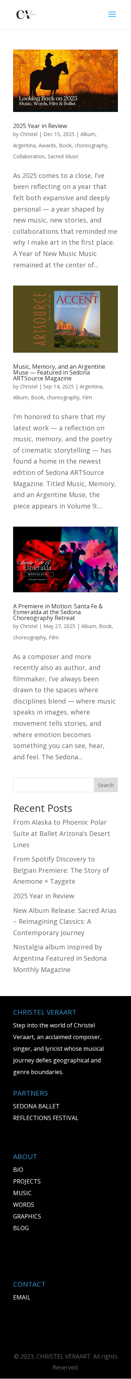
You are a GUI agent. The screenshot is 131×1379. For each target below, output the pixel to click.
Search (106, 785)
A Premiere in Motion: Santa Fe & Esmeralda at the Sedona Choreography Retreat (58, 612)
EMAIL (22, 1297)
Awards (47, 145)
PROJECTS (27, 1181)
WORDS (23, 1205)
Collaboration (29, 156)
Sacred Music (63, 156)
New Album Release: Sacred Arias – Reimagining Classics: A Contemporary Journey (64, 921)
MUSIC (22, 1193)
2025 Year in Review (40, 126)
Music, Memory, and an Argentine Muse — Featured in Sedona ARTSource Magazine (59, 372)
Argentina (24, 145)
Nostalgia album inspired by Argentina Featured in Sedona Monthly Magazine (60, 957)
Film (87, 397)
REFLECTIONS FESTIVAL (46, 1118)
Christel (28, 134)
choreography (91, 145)
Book (65, 145)
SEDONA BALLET (36, 1106)
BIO (18, 1170)
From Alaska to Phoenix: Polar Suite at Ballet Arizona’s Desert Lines (61, 833)
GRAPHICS (27, 1216)
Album (87, 134)
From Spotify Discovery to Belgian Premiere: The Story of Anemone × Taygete (61, 870)
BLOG (21, 1228)
